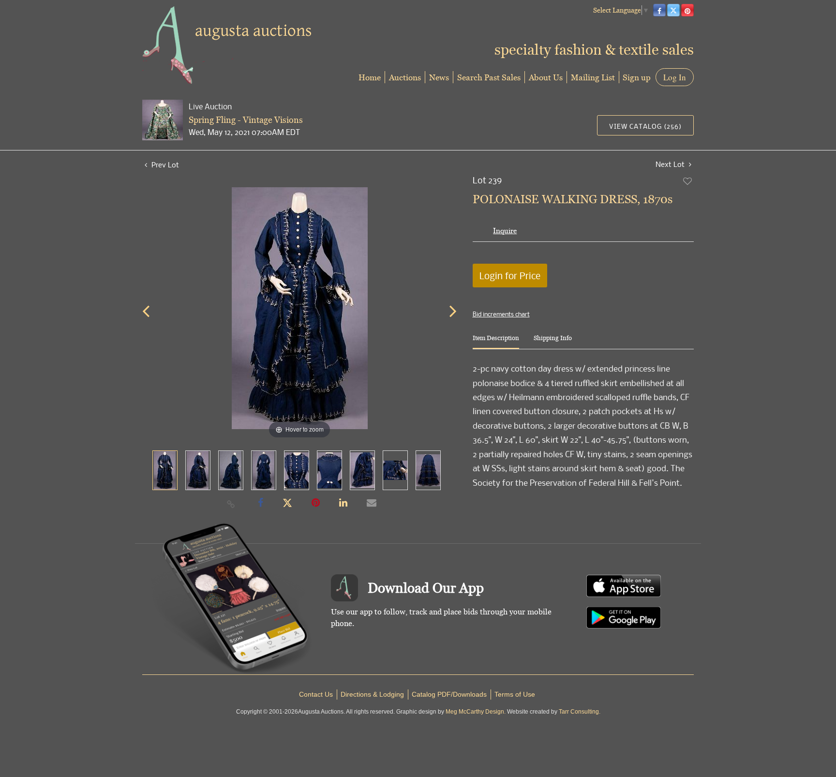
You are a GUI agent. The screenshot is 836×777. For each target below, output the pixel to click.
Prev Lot (164, 164)
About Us (546, 77)
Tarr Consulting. (579, 711)
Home (369, 77)
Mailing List (593, 77)
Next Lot (671, 164)
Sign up (637, 77)
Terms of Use (514, 694)
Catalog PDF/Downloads (449, 694)
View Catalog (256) (645, 126)
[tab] (496, 341)
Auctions (405, 77)
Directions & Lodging (372, 694)
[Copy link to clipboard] (231, 503)
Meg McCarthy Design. (476, 711)
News (439, 77)
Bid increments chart (501, 314)
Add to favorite (688, 181)
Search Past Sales (489, 77)
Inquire (505, 230)
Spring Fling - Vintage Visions (246, 120)
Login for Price (509, 275)
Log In (674, 77)
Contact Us (316, 694)
